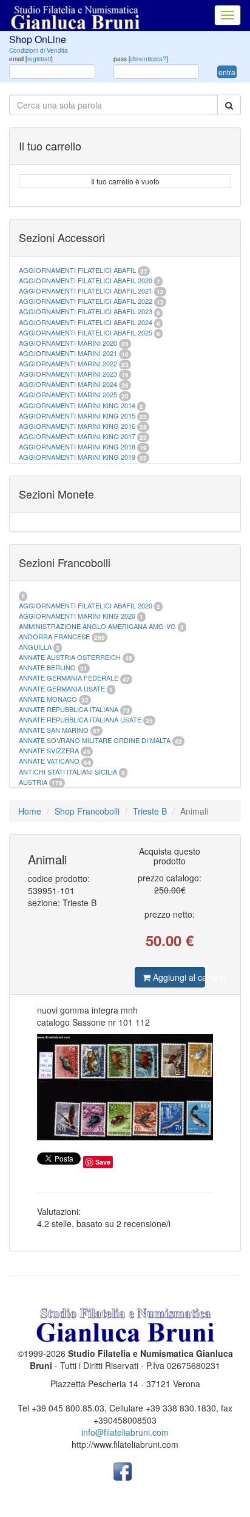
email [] (31, 59)
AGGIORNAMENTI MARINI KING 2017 (77, 436)
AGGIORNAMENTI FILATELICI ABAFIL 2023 (85, 311)
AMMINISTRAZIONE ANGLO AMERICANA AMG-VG (97, 626)
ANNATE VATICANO (49, 760)
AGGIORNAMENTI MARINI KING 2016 (77, 426)
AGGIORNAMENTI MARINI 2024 (68, 384)
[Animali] (125, 1087)
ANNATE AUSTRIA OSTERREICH (70, 657)
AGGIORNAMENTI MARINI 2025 (68, 394)
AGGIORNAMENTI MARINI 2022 (68, 363)
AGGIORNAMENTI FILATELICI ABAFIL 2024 (85, 322)
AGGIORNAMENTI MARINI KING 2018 (77, 446)
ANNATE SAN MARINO (54, 730)
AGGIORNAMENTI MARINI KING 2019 (77, 457)
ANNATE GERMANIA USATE (62, 688)
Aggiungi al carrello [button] (177, 977)
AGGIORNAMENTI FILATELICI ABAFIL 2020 (85, 280)
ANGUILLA (35, 646)
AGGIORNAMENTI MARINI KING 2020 (77, 616)
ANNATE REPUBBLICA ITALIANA (68, 709)
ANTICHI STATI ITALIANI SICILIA (68, 771)
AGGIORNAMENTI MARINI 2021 (68, 353)
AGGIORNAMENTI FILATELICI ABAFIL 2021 (85, 290)
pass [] (140, 59)
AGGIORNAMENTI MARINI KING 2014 (77, 405)
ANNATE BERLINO (47, 667)
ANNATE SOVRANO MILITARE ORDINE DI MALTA (95, 740)
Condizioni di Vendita (38, 50)
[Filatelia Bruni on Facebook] (122, 1470)
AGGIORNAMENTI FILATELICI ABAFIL (78, 270)
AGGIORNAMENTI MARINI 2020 (68, 343)
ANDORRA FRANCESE (54, 636)
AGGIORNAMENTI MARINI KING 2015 (78, 415)
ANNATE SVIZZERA (49, 750)
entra (226, 72)
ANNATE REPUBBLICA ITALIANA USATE (81, 719)
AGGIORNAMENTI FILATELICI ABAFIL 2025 (85, 332)
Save (102, 1161)
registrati (39, 59)
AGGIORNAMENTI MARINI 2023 (68, 373)
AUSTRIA (33, 782)
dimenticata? (148, 59)
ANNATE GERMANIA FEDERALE (68, 677)
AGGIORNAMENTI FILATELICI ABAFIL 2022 (85, 301)
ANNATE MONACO (48, 699)
